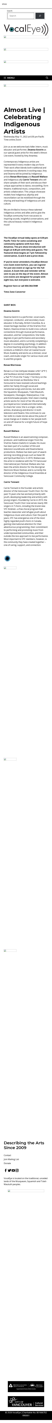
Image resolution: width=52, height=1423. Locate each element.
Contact (7, 1155)
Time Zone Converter (14, 291)
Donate (7, 1163)
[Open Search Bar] (47, 77)
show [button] (4, 4)
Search (9, 11)
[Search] (39, 16)
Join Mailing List (11, 1159)
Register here (11, 285)
